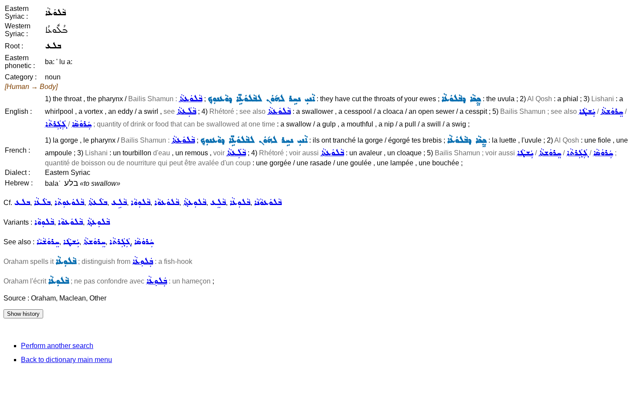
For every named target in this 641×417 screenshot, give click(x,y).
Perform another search (57, 345)
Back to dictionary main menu (66, 359)
